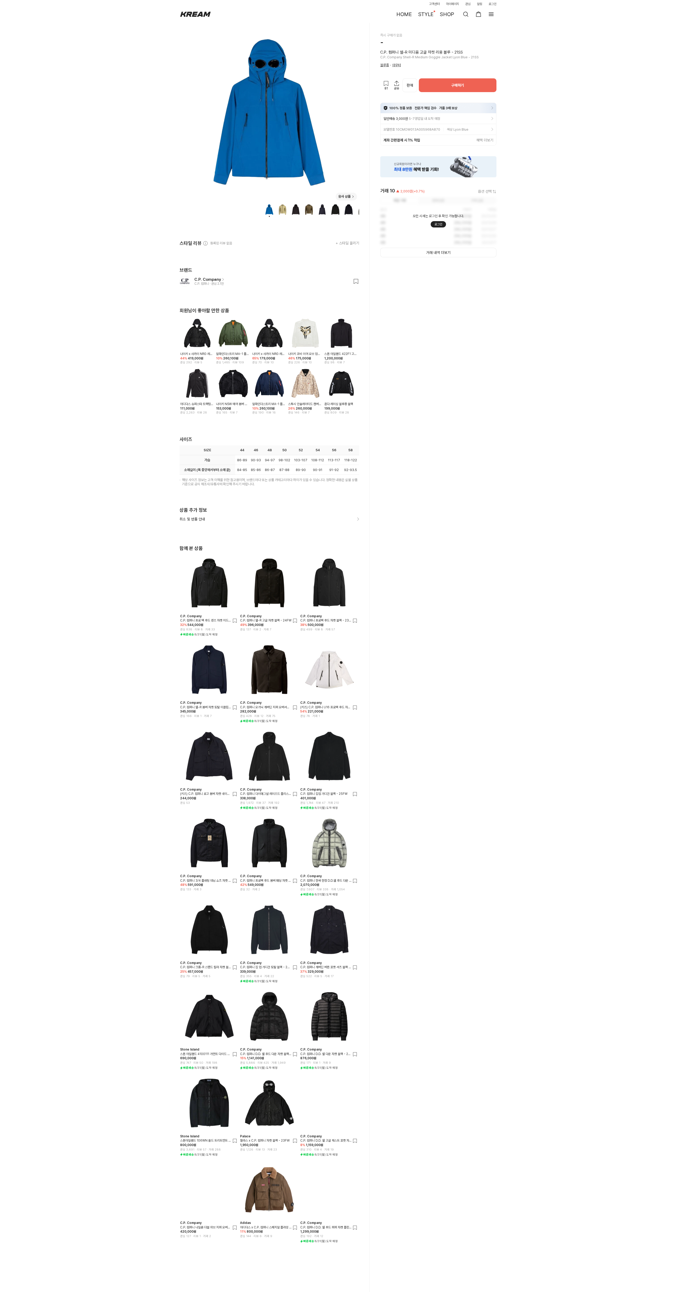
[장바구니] (478, 14)
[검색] (466, 14)
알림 (479, 4)
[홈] (195, 14)
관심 (468, 4)
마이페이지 (452, 4)
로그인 (492, 4)
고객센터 (434, 4)
